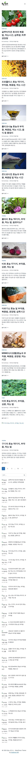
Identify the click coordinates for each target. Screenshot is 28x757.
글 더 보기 (5, 56)
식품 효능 (4, 215)
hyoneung (5, 41)
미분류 (3, 397)
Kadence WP (15, 752)
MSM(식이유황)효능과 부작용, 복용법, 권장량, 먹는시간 (14, 356)
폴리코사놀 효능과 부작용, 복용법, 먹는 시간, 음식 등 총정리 (13, 129)
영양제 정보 (4, 28)
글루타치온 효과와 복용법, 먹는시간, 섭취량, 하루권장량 (14, 35)
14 (18, 468)
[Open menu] (24, 4)
